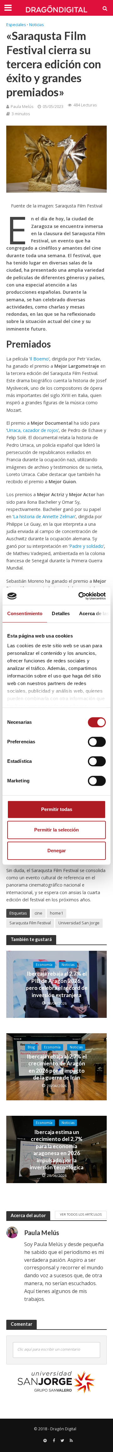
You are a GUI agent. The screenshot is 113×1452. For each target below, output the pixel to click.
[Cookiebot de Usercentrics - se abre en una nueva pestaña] (80, 596)
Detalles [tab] (61, 613)
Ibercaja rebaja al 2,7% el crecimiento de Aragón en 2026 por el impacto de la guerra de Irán (57, 1067)
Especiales (16, 24)
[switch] (97, 742)
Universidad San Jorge (79, 923)
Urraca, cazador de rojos (32, 430)
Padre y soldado (86, 546)
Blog (31, 1047)
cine (38, 913)
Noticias (36, 24)
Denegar (56, 850)
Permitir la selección (56, 829)
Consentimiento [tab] (24, 613)
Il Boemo (39, 359)
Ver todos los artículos (81, 1214)
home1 (56, 913)
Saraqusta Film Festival (30, 923)
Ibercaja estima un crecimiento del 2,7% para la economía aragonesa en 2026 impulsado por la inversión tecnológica (56, 1150)
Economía (44, 964)
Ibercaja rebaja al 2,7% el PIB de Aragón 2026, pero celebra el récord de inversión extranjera (57, 984)
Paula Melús (22, 106)
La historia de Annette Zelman (44, 516)
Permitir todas (56, 809)
